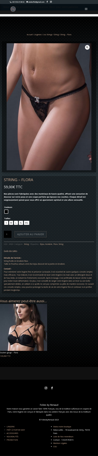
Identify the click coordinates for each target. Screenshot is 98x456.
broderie (48, 244)
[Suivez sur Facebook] (52, 388)
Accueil (30, 34)
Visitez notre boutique (62, 426)
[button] (87, 47)
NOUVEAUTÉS (12, 436)
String (56, 34)
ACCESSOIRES (12, 433)
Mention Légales (60, 443)
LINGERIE (11, 426)
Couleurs (8, 207)
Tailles (7, 218)
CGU (55, 446)
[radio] (6, 212)
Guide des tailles (10, 251)
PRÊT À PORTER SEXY (16, 430)
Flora (55, 244)
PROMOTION (12, 440)
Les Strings (47, 34)
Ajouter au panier (30, 234)
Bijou (42, 244)
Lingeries (38, 34)
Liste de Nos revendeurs (63, 436)
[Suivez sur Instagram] (45, 388)
